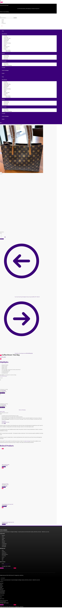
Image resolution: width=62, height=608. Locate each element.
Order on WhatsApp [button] (22, 409)
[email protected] (7, 563)
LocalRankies (21, 575)
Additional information (5, 235)
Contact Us (4, 23)
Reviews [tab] (3, 423)
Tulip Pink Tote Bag (5, 483)
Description (4, 234)
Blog (2, 22)
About (3, 19)
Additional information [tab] (5, 422)
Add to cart (2, 238)
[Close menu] (0, 0)
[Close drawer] (0, 3)
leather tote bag (27, 441)
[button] (1, 122)
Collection (4, 124)
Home (1, 124)
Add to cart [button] (4, 466)
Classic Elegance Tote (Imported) (7, 504)
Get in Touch (2, 598)
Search (15, 17)
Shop (3, 20)
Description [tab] (4, 421)
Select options (4, 506)
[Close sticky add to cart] (0, 379)
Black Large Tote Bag (5, 464)
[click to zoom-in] (21, 149)
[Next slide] (1, 173)
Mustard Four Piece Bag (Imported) (8, 522)
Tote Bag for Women (10, 124)
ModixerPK (12, 575)
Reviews (3, 237)
